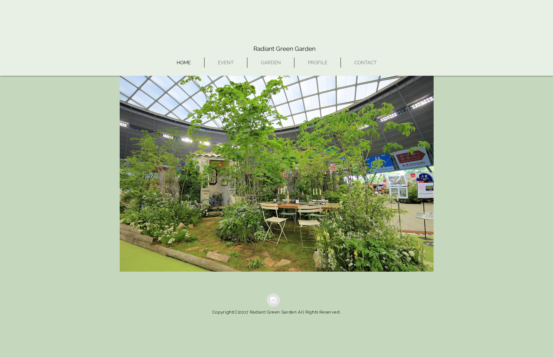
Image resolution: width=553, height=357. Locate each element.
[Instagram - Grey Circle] (273, 300)
